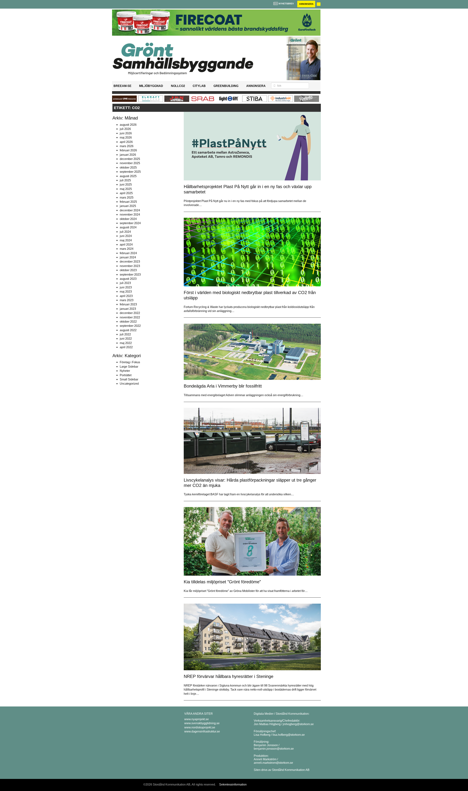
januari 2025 (128, 205)
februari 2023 (128, 304)
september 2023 (130, 274)
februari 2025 (128, 201)
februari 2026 (128, 150)
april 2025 (126, 193)
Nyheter (125, 370)
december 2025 (130, 158)
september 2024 (130, 223)
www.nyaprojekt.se (196, 719)
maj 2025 (126, 188)
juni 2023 (126, 287)
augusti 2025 (128, 176)
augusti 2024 (128, 227)
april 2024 (126, 244)
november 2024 (130, 214)
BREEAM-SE (122, 85)
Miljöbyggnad (151, 85)
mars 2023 (126, 300)
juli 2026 (125, 128)
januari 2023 (128, 308)
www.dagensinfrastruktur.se (202, 731)
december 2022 (130, 313)
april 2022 (126, 347)
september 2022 (130, 325)
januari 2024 (128, 257)
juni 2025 (126, 184)
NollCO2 (178, 85)
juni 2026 (126, 133)
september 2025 (130, 171)
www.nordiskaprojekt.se (199, 727)
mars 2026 (126, 146)
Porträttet (125, 375)
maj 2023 (126, 291)
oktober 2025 (128, 167)
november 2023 (130, 266)
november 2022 (130, 317)
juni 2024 (126, 236)
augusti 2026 (128, 124)
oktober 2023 (128, 270)
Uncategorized (129, 383)
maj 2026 (126, 137)
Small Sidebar (129, 379)
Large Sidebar (129, 366)
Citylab (199, 85)
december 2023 (130, 261)
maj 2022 (126, 343)
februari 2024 (128, 253)
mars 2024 (126, 248)
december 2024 (130, 210)
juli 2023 (125, 283)
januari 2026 (128, 154)
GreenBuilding (226, 85)
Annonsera (306, 4)
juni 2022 (126, 338)
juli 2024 (125, 231)
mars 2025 (126, 197)
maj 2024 (126, 240)
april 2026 (126, 141)
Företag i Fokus (130, 362)
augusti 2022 (128, 330)
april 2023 (126, 296)
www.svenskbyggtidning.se (202, 723)
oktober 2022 (128, 321)
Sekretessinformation (233, 784)
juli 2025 (125, 180)
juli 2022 (125, 334)
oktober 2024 (128, 218)
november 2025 (130, 163)
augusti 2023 (128, 278)
